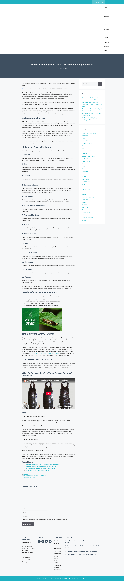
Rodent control (56, 561)
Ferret (84, 166)
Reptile (84, 194)
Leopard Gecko (86, 181)
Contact (107, 42)
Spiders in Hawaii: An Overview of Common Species (40, 466)
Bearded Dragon (86, 143)
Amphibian (85, 135)
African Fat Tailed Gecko (89, 133)
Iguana (84, 176)
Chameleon (85, 153)
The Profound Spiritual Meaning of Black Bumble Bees (81, 551)
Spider (84, 202)
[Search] (100, 84)
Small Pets (85, 199)
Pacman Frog (86, 189)
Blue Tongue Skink (87, 151)
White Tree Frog (86, 215)
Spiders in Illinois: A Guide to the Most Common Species (42, 464)
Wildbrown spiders (87, 217)
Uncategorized (86, 212)
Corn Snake (85, 158)
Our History (57, 548)
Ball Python (85, 140)
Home (105, 7)
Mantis (84, 187)
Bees (105, 12)
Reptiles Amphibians (88, 197)
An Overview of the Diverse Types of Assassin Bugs (40, 468)
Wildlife (106, 16)
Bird (83, 148)
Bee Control (57, 541)
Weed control (58, 569)
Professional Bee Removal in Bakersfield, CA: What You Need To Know (92, 104)
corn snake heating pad (29, 477)
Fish (83, 169)
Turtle (84, 210)
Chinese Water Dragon (88, 156)
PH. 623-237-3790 (98, 2)
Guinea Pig (85, 171)
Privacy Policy (106, 48)
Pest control (57, 553)
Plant (83, 192)
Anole (83, 138)
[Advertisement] (65, 29)
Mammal (84, 184)
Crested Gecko (86, 161)
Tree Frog (85, 207)
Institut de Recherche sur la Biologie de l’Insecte (46, 353)
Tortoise (84, 204)
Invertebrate (26, 474)
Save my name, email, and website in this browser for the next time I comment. (45, 519)
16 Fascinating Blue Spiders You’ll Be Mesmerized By (80, 554)
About (106, 38)
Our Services (106, 27)
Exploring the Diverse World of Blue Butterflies (34, 475)
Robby (65, 68)
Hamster (84, 174)
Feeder (84, 163)
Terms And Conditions (57, 566)
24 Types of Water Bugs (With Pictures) (37, 470)
